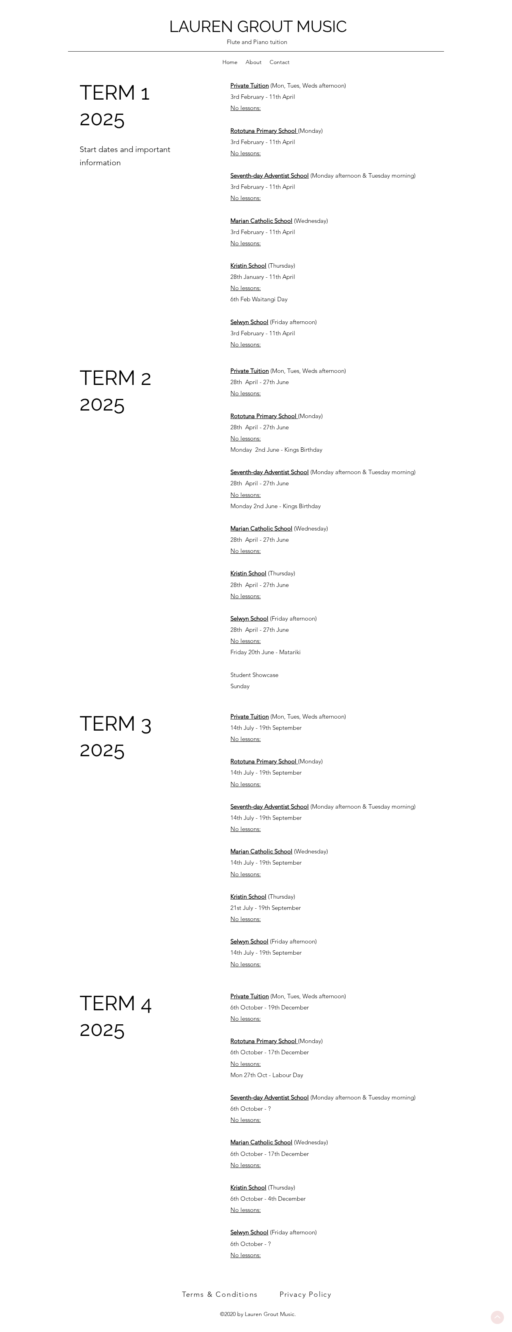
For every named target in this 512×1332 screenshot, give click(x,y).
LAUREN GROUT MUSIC (258, 26)
